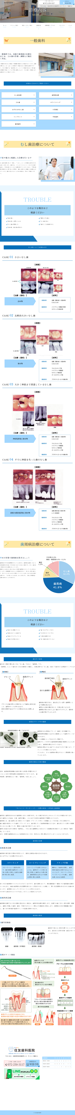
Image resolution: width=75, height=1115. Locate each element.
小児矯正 (55, 109)
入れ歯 (18, 102)
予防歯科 (55, 117)
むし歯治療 (17, 95)
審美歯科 (18, 124)
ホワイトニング (55, 102)
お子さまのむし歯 (18, 109)
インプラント (18, 117)
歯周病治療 (55, 95)
